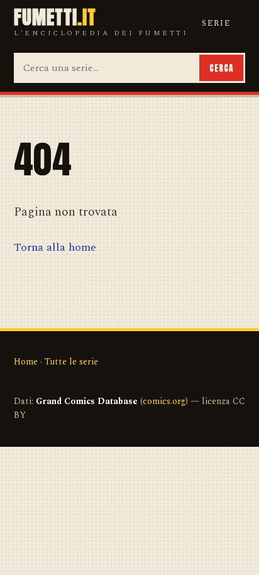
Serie (216, 23)
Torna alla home (55, 247)
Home (26, 361)
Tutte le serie (71, 361)
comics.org (164, 401)
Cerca (221, 68)
